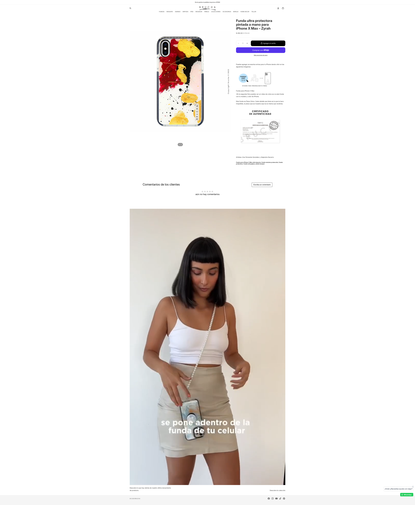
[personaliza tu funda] (260, 79)
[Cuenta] (278, 8)
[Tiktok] (280, 498)
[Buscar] (130, 8)
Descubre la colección (277, 490)
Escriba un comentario (262, 185)
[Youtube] (276, 498)
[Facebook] (268, 498)
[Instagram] (272, 498)
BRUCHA (137, 498)
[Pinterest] (284, 498)
